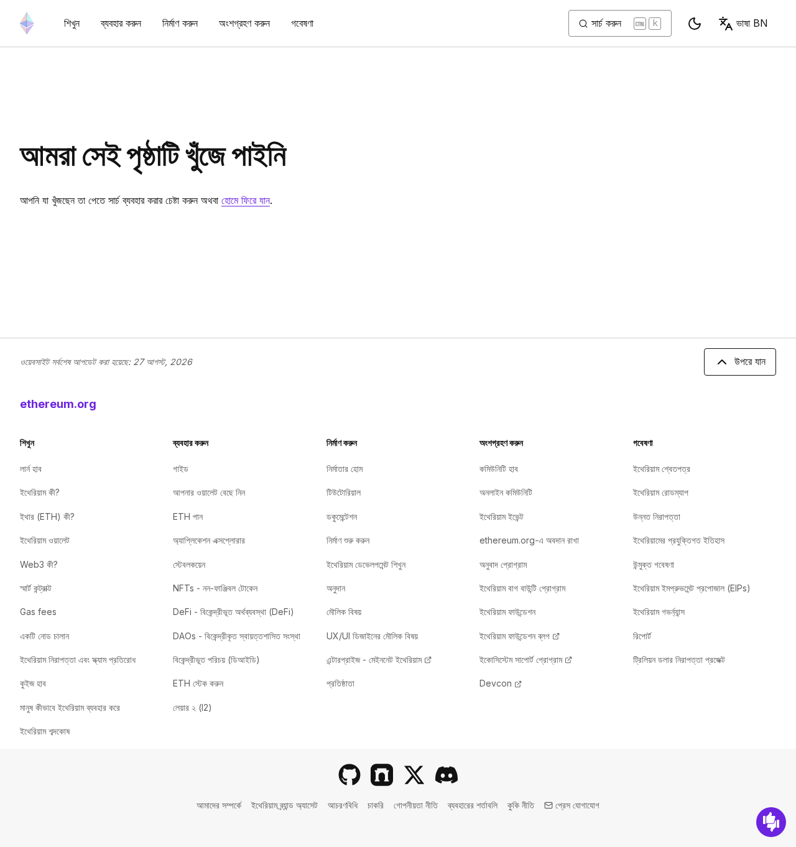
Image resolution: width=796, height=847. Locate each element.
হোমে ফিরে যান (245, 200)
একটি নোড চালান (44, 636)
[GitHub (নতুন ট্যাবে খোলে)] (349, 775)
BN (752, 23)
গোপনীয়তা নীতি (416, 805)
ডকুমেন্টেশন (341, 516)
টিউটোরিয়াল (343, 492)
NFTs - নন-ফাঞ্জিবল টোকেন (215, 588)
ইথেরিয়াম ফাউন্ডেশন (507, 611)
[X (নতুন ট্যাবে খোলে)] (414, 775)
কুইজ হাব (33, 683)
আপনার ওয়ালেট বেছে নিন (209, 492)
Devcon (500, 683)
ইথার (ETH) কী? (47, 516)
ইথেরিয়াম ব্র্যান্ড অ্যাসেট (284, 805)
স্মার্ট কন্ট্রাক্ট (36, 588)
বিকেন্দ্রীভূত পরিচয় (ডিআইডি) (216, 659)
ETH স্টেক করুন (198, 683)
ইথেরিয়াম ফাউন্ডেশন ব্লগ (519, 636)
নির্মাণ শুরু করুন (347, 540)
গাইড (180, 468)
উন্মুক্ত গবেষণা (653, 564)
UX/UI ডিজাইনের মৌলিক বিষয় (372, 636)
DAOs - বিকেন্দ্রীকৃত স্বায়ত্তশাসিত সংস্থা (236, 636)
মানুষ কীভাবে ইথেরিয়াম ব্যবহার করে (70, 707)
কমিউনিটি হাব (498, 468)
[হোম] (27, 23)
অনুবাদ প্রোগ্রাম (503, 564)
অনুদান (335, 588)
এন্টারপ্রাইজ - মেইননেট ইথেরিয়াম (379, 659)
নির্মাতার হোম (344, 468)
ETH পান (188, 516)
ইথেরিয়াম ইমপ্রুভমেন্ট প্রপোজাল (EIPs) (692, 588)
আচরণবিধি (343, 805)
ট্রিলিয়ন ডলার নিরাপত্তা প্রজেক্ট (679, 659)
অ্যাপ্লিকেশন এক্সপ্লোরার (209, 540)
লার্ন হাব (31, 468)
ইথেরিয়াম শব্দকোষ (45, 731)
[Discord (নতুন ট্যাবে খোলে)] (446, 775)
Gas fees (38, 611)
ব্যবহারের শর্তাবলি (472, 805)
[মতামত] (771, 822)
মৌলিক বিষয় (343, 611)
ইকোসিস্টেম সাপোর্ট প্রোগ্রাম (525, 659)
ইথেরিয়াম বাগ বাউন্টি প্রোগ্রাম (522, 588)
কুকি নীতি (520, 805)
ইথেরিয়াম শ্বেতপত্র (661, 468)
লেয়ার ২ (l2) (192, 707)
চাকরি (376, 805)
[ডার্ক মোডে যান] (694, 24)
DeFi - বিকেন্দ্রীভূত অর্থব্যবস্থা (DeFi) (233, 611)
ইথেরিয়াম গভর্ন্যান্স (659, 611)
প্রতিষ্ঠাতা (340, 683)
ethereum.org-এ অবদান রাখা (529, 540)
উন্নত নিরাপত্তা (656, 516)
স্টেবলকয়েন (189, 564)
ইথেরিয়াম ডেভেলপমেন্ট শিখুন (365, 564)
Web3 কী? (39, 564)
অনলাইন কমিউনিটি (505, 492)
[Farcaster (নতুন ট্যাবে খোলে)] (382, 775)
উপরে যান (750, 361)
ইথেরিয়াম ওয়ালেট (45, 540)
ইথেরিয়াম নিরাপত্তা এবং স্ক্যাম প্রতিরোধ (78, 659)
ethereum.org (58, 403)
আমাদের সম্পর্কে (219, 805)
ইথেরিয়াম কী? (40, 492)
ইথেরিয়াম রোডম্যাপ (660, 492)
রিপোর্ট (642, 636)
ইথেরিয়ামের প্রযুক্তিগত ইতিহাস (678, 540)
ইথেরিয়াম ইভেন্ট (501, 516)
